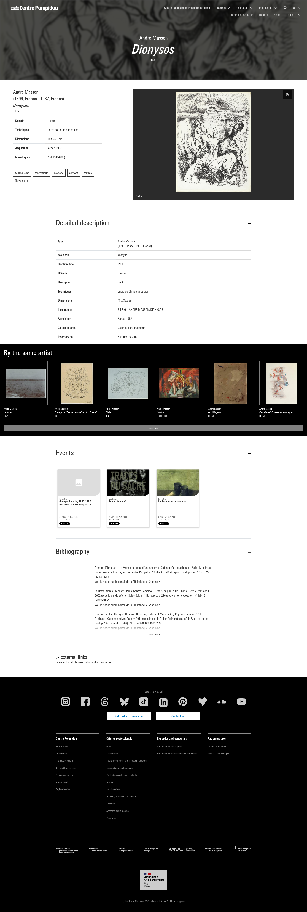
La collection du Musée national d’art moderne (83, 662)
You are (291, 15)
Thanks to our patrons (217, 746)
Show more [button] (153, 634)
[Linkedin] (163, 702)
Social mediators (113, 789)
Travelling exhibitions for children (121, 796)
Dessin (52, 121)
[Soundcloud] (222, 702)
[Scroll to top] (298, 903)
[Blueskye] (124, 702)
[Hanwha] (242, 852)
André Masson (26, 92)
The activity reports (64, 760)
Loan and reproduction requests (120, 768)
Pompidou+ (266, 8)
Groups (109, 746)
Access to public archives (117, 810)
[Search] (285, 8)
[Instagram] (65, 702)
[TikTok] (144, 702)
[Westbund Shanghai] (216, 852)
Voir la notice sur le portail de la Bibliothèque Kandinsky (127, 582)
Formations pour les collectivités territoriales (177, 753)
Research (110, 803)
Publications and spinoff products (121, 775)
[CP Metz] (127, 852)
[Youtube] (241, 702)
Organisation (61, 753)
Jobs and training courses (67, 768)
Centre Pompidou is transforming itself (188, 8)
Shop (278, 15)
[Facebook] (85, 702)
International (62, 782)
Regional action (63, 789)
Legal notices (127, 901)
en (295, 8)
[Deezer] (202, 702)
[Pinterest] (183, 702)
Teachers (110, 782)
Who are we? (62, 746)
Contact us (177, 716)
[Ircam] (100, 852)
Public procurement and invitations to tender (126, 760)
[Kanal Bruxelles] (184, 852)
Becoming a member (65, 775)
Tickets (263, 15)
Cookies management (176, 901)
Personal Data (158, 901)
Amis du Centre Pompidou (219, 753)
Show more (153, 428)
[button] (153, 223)
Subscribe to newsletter (129, 716)
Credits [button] (139, 196)
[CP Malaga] (153, 852)
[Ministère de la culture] (153, 880)
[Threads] (104, 702)
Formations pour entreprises (169, 746)
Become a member (242, 15)
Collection (242, 8)
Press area (111, 817)
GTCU (148, 901)
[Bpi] (70, 852)
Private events (112, 753)
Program (221, 8)
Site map (139, 901)
